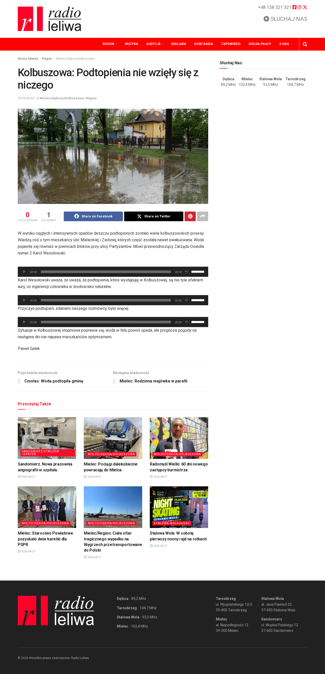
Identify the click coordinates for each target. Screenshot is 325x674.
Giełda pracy (260, 44)
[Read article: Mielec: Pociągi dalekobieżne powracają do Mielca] (113, 438)
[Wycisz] (186, 271)
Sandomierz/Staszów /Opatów (40, 453)
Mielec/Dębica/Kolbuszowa (75, 58)
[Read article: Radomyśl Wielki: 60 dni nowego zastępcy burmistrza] (179, 438)
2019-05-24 (26, 98)
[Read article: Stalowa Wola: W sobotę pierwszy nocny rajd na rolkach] (179, 507)
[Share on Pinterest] (190, 216)
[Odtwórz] (24, 271)
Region (108, 44)
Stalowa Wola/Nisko (172, 523)
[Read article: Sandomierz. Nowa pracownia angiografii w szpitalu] (47, 438)
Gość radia (203, 44)
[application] (113, 272)
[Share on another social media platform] (202, 216)
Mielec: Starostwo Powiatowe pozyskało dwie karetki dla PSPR (45, 539)
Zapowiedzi (230, 44)
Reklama (178, 44)
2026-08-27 (28, 476)
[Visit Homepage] (49, 19)
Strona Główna (28, 58)
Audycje (153, 44)
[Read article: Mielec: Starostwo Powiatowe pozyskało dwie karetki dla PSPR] (47, 507)
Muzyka (131, 44)
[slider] (198, 271)
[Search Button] (305, 44)
